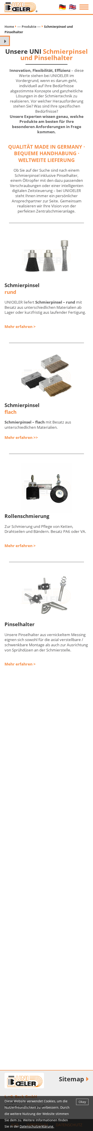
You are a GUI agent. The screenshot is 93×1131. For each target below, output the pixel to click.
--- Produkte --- (29, 26)
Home (9, 26)
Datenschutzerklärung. (37, 1126)
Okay (82, 1102)
